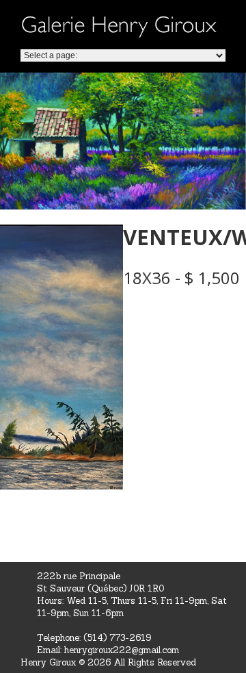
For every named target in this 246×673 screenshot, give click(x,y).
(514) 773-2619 (117, 638)
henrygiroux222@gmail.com (121, 650)
